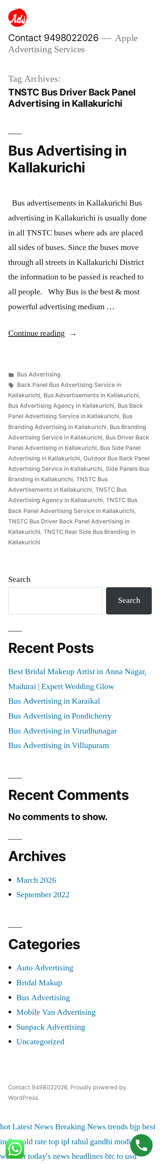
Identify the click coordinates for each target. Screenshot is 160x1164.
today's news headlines (65, 1156)
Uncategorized (40, 1041)
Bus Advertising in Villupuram (58, 745)
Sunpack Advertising (50, 1027)
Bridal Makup (39, 982)
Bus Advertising (39, 374)
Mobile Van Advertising (56, 1012)
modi (122, 1141)
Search (19, 579)
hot (5, 1126)
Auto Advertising (44, 968)
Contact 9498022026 (53, 37)
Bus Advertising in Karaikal (54, 701)
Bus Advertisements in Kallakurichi (91, 395)
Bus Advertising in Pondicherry (60, 716)
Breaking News (80, 1126)
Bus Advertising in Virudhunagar (62, 731)
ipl (65, 1141)
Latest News (32, 1126)
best (149, 1126)
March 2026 (36, 880)
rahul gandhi (91, 1141)
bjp (135, 1126)
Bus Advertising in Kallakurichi (67, 159)
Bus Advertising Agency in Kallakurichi (61, 405)
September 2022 (43, 894)
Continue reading (42, 333)
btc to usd (121, 1156)
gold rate (32, 1141)
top (54, 1141)
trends (118, 1126)
